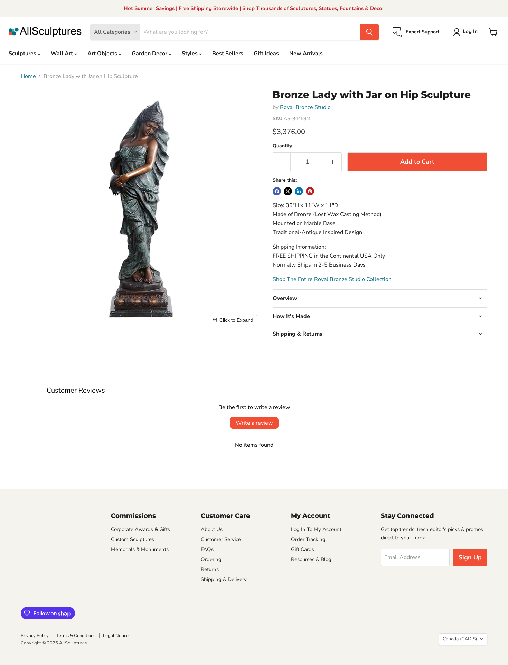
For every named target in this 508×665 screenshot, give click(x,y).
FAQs (207, 549)
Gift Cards (302, 549)
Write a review (254, 423)
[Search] (369, 32)
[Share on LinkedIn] (299, 191)
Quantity (282, 146)
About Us (212, 529)
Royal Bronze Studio (305, 107)
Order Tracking (308, 539)
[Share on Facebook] (277, 191)
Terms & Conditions (75, 636)
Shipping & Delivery (224, 579)
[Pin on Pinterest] (310, 191)
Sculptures (23, 53)
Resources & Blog (311, 559)
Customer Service (221, 539)
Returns (210, 569)
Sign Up (470, 557)
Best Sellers (227, 53)
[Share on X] (288, 191)
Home (28, 76)
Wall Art (62, 53)
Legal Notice (116, 636)
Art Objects (103, 53)
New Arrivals (306, 53)
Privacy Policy (35, 636)
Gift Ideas (266, 53)
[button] (466, 32)
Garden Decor (150, 53)
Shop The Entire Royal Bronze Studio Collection (332, 279)
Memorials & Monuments (140, 549)
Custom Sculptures (132, 539)
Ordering (211, 559)
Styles (190, 53)
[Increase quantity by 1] (333, 161)
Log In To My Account (316, 529)
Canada (460, 639)
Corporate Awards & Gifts (140, 529)
